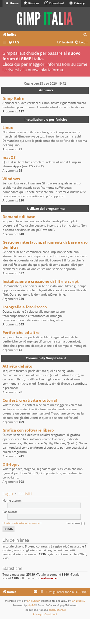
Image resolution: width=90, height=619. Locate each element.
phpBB (31, 605)
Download (56, 3)
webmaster (49, 578)
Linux (7, 127)
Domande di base (18, 216)
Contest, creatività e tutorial (29, 400)
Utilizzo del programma (46, 208)
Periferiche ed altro (21, 332)
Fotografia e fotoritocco (24, 306)
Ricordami (73, 523)
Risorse (33, 3)
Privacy (79, 3)
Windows (11, 178)
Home (13, 3)
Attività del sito (17, 366)
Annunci (46, 90)
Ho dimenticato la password (21, 523)
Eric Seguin (33, 600)
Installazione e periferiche (45, 119)
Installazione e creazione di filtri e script (40, 281)
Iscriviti (25, 493)
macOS (9, 157)
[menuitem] (85, 34)
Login (7, 493)
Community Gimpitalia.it (46, 358)
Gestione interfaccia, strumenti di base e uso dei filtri (45, 245)
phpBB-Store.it (57, 609)
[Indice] (45, 18)
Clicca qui (11, 64)
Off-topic (11, 464)
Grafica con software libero (28, 430)
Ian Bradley (78, 600)
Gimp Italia (13, 98)
